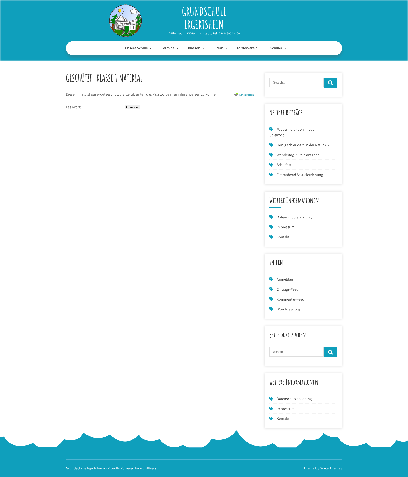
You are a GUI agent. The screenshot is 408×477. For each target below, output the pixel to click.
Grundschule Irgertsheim (204, 18)
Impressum (285, 227)
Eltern (218, 48)
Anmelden (285, 279)
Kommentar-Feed (290, 299)
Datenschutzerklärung (294, 217)
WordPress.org (288, 309)
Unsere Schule (136, 48)
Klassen (194, 48)
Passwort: (74, 107)
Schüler (276, 48)
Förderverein (247, 48)
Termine (167, 48)
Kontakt (283, 236)
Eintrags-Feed (287, 289)
